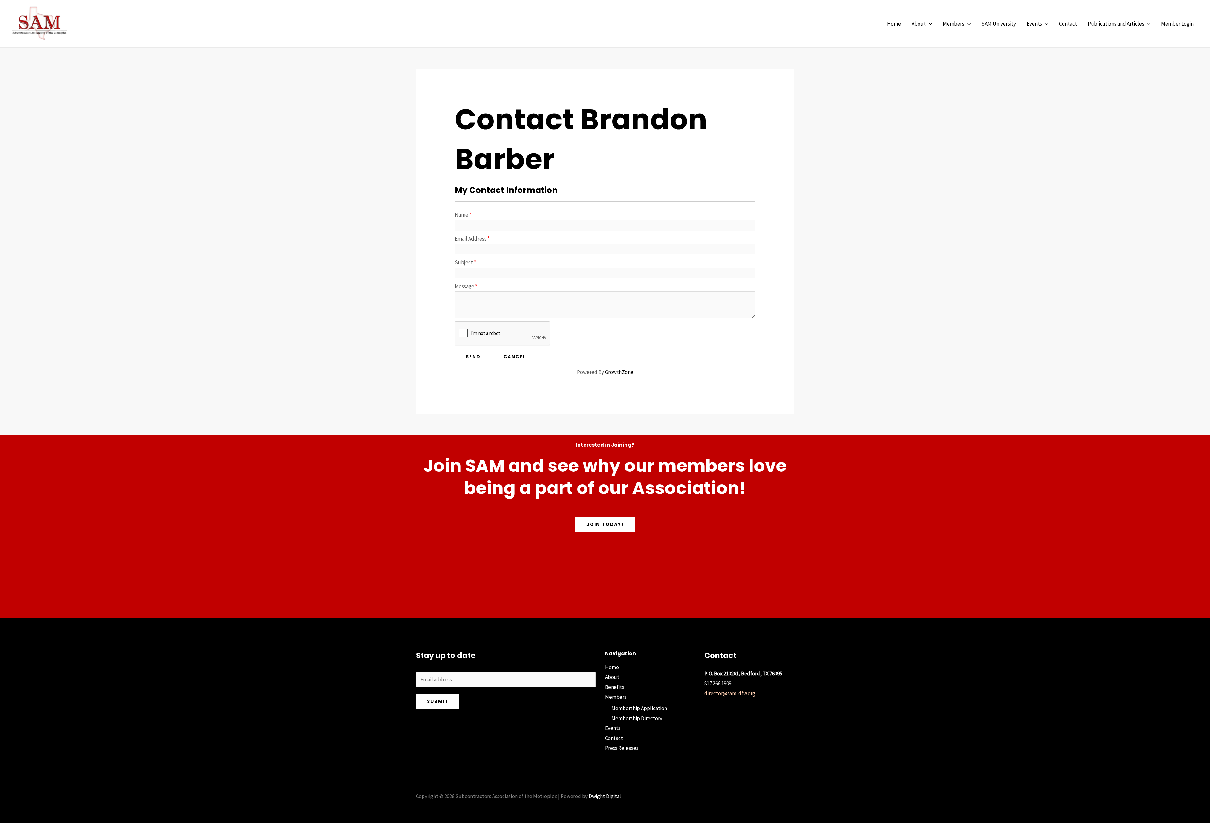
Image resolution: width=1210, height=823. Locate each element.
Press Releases (621, 747)
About (612, 677)
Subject (464, 262)
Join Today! (605, 524)
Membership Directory (636, 718)
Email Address (471, 238)
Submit (437, 701)
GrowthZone (619, 372)
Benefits (614, 687)
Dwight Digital (605, 796)
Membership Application (639, 708)
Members (615, 696)
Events (612, 728)
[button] (929, 24)
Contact (614, 738)
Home (612, 667)
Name (461, 214)
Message (464, 286)
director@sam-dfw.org (729, 693)
